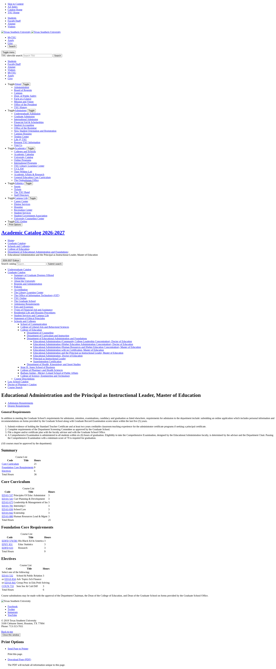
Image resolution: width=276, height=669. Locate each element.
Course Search (15, 387)
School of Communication (33, 324)
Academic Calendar (24, 154)
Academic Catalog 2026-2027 (33, 232)
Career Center (21, 201)
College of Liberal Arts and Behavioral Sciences (44, 327)
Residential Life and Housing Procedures (34, 312)
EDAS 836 (7, 509)
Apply (11, 40)
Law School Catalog (18, 381)
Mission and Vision (24, 101)
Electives (6, 471)
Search (12, 46)
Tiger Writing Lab (23, 171)
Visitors (11, 26)
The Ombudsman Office (26, 180)
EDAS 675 (7, 502)
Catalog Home (15, 9)
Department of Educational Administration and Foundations (38, 252)
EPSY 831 (7, 544)
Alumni (11, 23)
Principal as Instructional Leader (49, 358)
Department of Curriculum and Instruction (48, 335)
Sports (17, 186)
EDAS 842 (7, 513)
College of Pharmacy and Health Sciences (41, 370)
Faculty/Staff (14, 20)
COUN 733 (8, 586)
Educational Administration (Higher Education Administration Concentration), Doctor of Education (83, 344)
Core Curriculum (10, 464)
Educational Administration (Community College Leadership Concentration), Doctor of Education (82, 341)
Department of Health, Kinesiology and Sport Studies (54, 364)
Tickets (17, 189)
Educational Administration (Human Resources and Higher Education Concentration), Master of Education (87, 347)
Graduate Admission (24, 116)
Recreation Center (23, 210)
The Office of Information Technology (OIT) (36, 295)
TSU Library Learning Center (29, 165)
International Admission (26, 119)
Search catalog (8, 263)
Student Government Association (30, 215)
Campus (18, 93)
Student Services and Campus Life (31, 315)
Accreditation (21, 289)
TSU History (20, 107)
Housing (18, 207)
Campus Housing (23, 133)
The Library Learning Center (28, 292)
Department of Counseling (40, 332)
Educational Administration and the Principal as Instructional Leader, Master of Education (78, 353)
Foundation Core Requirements (17, 467)
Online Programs (22, 160)
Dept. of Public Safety (25, 96)
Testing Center (21, 136)
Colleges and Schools (25, 151)
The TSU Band (22, 192)
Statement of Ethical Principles (29, 318)
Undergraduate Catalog (19, 269)
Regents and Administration (28, 284)
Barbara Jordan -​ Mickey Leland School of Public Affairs (49, 373)
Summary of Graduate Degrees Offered (34, 275)
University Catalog (23, 157)
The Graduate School (25, 301)
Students (12, 18)
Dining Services (22, 204)
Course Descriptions (24, 378)
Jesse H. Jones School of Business (37, 367)
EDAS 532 (7, 575)
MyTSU (12, 37)
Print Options (15, 224)
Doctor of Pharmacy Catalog (22, 384)
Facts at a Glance (22, 98)
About (18, 84)
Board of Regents (23, 90)
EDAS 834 (10, 579)
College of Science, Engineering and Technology (45, 376)
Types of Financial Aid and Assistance (33, 309)
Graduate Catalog (16, 243)
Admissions (21, 110)
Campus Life (21, 198)
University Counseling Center (29, 218)
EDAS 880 (7, 516)
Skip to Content (15, 4)
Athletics (19, 183)
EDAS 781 (7, 506)
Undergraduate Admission (27, 113)
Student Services (22, 212)
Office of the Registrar (25, 128)
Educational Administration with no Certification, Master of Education (68, 350)
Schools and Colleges (18, 246)
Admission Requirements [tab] (20, 403)
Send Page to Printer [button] (18, 648)
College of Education (18, 249)
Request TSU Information (27, 142)
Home (11, 240)
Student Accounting (24, 125)
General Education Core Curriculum (32, 177)
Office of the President (25, 104)
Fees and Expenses (23, 307)
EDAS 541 (7, 498)
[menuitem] (141, 96)
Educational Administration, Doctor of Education (58, 355)
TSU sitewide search (11, 55)
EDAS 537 (7, 495)
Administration (21, 87)
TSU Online (21, 221)
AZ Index (13, 6)
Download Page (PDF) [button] (19, 659)
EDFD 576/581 (10, 540)
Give (10, 43)
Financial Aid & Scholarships (29, 122)
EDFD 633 (7, 548)
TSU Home (13, 12)
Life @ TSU (20, 139)
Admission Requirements (26, 304)
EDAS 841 (10, 582)
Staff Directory (21, 195)
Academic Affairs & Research (29, 174)
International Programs (25, 163)
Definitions (19, 278)
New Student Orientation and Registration (35, 131)
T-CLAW (19, 168)
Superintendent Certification (47, 361)
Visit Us (18, 145)
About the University (24, 281)
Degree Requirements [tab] (19, 406)
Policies (18, 286)
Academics (20, 148)
